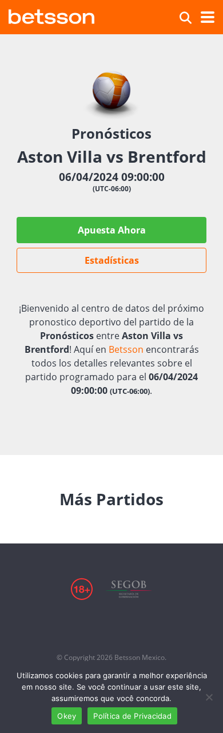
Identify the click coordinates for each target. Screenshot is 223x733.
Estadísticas (112, 260)
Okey (66, 715)
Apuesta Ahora (112, 230)
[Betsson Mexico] (51, 15)
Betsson (126, 349)
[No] (208, 697)
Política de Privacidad (132, 715)
